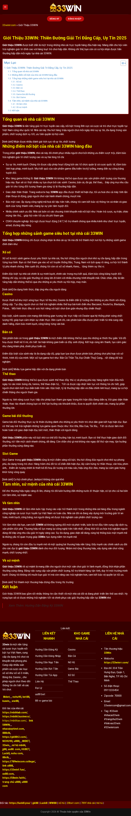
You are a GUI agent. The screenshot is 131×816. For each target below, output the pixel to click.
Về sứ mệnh (21, 107)
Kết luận (15, 110)
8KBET (26, 741)
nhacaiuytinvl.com (13, 728)
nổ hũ (62, 803)
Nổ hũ (100, 803)
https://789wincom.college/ (18, 761)
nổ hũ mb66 (18, 745)
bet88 (26, 696)
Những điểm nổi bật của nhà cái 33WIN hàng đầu (35, 75)
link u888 (7, 765)
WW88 (53, 803)
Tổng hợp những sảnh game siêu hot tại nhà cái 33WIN (37, 78)
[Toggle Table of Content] (121, 63)
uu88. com (14, 749)
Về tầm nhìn (21, 104)
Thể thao (20, 91)
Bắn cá (19, 88)
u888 (16, 741)
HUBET (25, 749)
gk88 (35, 803)
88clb (5, 757)
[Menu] (5, 7)
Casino (19, 85)
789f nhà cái (88, 803)
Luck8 (6, 753)
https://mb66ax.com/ (14, 720)
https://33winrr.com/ (116, 662)
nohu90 (16, 696)
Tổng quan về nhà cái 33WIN (25, 71)
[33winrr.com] (65, 7)
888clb (6, 732)
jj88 (4, 749)
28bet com (73, 803)
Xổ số (18, 82)
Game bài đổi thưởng (25, 94)
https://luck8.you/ (19, 803)
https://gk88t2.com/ (14, 736)
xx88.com (8, 773)
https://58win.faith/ (13, 777)
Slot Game (21, 97)
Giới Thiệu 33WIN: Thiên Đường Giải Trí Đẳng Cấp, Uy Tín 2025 (40, 67)
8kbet (6, 696)
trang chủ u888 (11, 781)
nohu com (17, 753)
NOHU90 (7, 741)
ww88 (15, 701)
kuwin (5, 701)
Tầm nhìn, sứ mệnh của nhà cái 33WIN (29, 100)
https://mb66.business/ (16, 716)
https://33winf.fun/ (13, 769)
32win (5, 745)
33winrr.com (9, 25)
